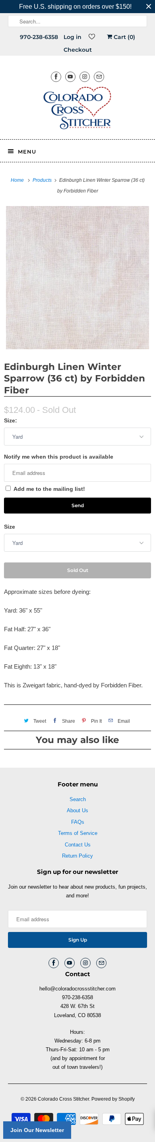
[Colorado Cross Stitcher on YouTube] (70, 77)
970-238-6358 (39, 37)
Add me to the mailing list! (49, 489)
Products (43, 180)
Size (9, 526)
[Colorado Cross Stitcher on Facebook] (56, 77)
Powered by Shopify (113, 1099)
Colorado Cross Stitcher (63, 1099)
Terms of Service (77, 833)
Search (78, 799)
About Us (77, 810)
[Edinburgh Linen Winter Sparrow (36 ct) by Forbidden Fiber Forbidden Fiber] (77, 277)
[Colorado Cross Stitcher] (77, 109)
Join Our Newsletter (37, 1130)
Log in (72, 37)
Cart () (123, 37)
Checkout (78, 49)
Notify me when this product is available (58, 456)
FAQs (77, 822)
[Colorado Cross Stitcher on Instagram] (84, 77)
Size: (10, 420)
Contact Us (78, 845)
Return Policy (77, 856)
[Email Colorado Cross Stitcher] (99, 77)
